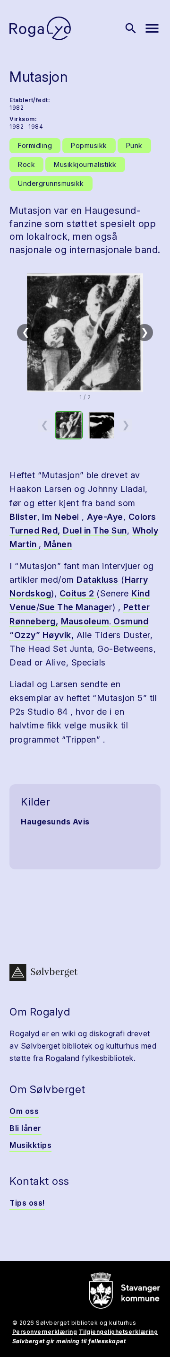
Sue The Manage (74, 607)
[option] (69, 425)
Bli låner (25, 1128)
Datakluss (97, 580)
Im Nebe (58, 517)
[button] (85, 332)
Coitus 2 (78, 593)
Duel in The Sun (95, 530)
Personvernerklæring (44, 1331)
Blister (23, 517)
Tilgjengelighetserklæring (118, 1331)
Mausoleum (85, 621)
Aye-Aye (105, 517)
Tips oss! (27, 1203)
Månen (58, 544)
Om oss (24, 1111)
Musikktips (30, 1145)
